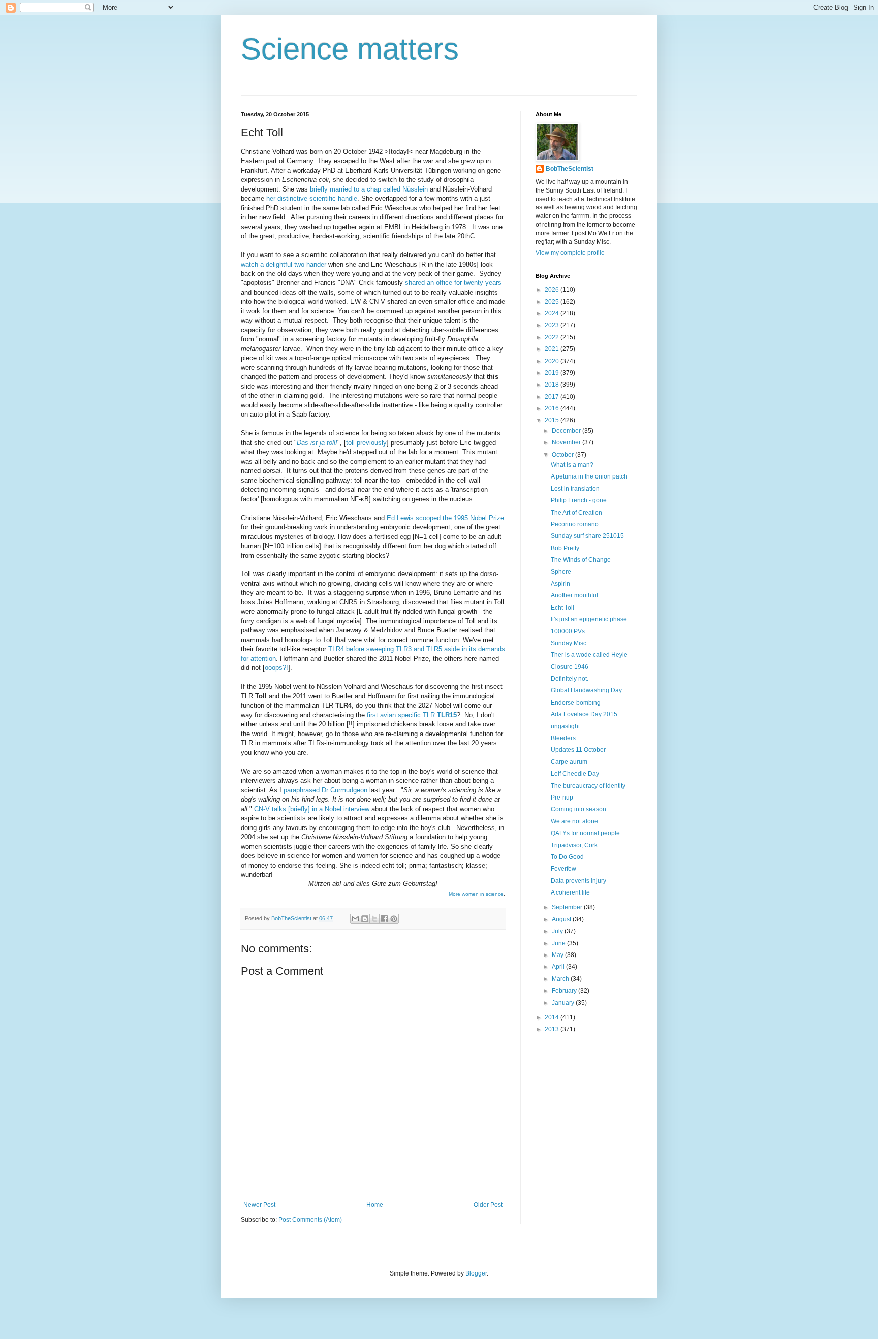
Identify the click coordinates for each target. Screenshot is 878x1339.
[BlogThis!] (365, 919)
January (564, 1002)
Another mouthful (574, 595)
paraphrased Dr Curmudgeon (325, 790)
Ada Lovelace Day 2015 (584, 714)
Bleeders (563, 738)
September (568, 907)
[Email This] (355, 919)
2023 (552, 325)
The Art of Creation (576, 512)
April (559, 966)
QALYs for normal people (585, 833)
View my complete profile (570, 253)
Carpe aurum (569, 762)
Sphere (561, 572)
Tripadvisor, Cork (574, 845)
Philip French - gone (579, 500)
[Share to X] (374, 919)
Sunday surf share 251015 (587, 535)
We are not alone (574, 821)
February (565, 990)
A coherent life (570, 892)
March (561, 978)
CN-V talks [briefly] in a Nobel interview (311, 809)
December (567, 430)
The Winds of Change (581, 559)
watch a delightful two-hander (283, 264)
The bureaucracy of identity (588, 785)
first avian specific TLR (412, 715)
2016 (552, 408)
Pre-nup (562, 797)
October (563, 454)
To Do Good (567, 856)
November (567, 442)
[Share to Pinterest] (394, 919)
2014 (552, 1017)
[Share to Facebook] (384, 919)
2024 (552, 313)
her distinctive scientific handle (311, 198)
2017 (552, 396)
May (558, 955)
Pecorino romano (575, 524)
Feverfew (563, 868)
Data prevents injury (578, 880)
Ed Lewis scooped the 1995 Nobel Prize (445, 518)
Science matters (350, 49)
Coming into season (578, 809)
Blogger (476, 1273)
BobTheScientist (569, 168)
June (559, 943)
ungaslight (565, 726)
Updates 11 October (578, 749)
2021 (552, 349)
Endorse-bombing (576, 702)
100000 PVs (568, 631)
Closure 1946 (569, 667)
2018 (552, 384)
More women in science (476, 894)
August (562, 919)
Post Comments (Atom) (310, 1219)
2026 (552, 289)
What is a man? (572, 464)
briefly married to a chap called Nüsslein (369, 189)
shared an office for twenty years (453, 282)
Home (374, 1204)
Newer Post (259, 1204)
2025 (552, 301)
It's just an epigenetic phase (589, 619)
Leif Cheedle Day (575, 773)
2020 (552, 361)
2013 (552, 1029)
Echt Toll (562, 607)
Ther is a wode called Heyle (589, 654)
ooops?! (276, 668)
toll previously (366, 443)
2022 (552, 337)
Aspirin (560, 583)
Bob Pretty (565, 548)
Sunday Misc (568, 643)
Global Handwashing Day (586, 690)
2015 (552, 420)
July (558, 931)
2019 (552, 372)
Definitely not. (569, 678)
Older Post (488, 1204)
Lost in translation (575, 488)
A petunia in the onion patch (589, 476)
